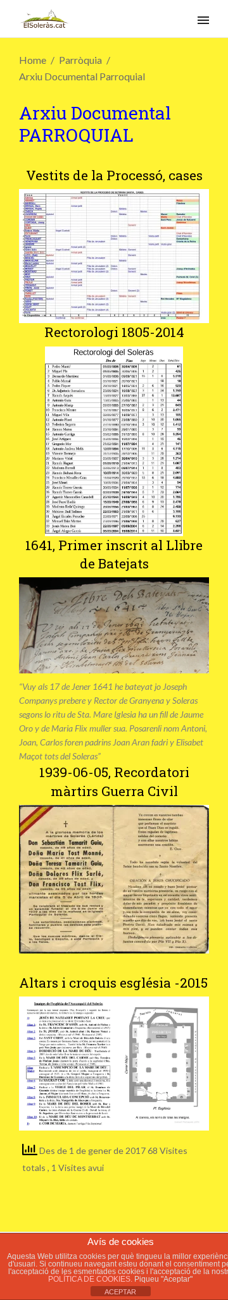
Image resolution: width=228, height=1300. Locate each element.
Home (32, 60)
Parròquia (80, 60)
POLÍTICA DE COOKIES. (91, 1279)
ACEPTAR (120, 1292)
